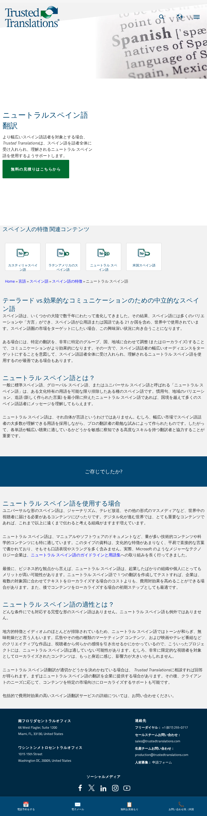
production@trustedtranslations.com (161, 754)
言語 (22, 281)
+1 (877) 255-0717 (175, 727)
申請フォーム (162, 762)
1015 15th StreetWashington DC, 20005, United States (44, 757)
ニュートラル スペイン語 (103, 267)
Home (10, 281)
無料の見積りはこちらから (36, 169)
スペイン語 (39, 281)
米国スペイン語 (144, 265)
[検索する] (161, 17)
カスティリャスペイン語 (23, 267)
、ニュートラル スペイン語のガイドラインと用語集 (74, 555)
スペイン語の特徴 (67, 281)
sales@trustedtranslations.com (157, 741)
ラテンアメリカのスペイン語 (63, 267)
